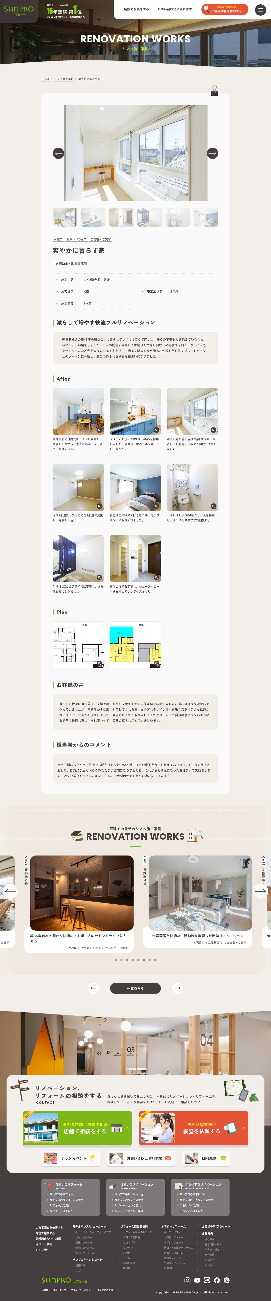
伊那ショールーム (84, 1247)
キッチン (128, 1247)
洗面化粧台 (129, 1263)
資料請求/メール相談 (49, 1239)
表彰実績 (209, 1254)
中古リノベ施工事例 (191, 1211)
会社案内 (209, 1239)
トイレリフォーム (173, 1242)
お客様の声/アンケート (216, 1226)
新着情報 (80, 1265)
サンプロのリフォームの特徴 (66, 1200)
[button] (58, 153)
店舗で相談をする (136, 9)
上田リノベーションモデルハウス (93, 1232)
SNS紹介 (210, 1260)
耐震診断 (169, 1268)
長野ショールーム (84, 1242)
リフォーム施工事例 (61, 1211)
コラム (208, 1265)
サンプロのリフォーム (63, 1194)
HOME (44, 1290)
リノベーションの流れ (128, 1205)
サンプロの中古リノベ (193, 1194)
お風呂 (126, 1253)
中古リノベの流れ (190, 1205)
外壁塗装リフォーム (174, 1263)
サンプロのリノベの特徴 (129, 1200)
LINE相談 (42, 1250)
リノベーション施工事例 (129, 1211)
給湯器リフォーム (173, 1253)
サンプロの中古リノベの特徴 (196, 1200)
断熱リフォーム (172, 1258)
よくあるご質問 (105, 1290)
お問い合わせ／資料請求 (175, 9)
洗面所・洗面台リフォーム (178, 1247)
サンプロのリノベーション (130, 1194)
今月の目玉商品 (131, 1237)
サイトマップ (59, 1290)
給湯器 (126, 1268)
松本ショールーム (84, 1237)
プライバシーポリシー (82, 1290)
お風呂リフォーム (173, 1237)
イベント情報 (44, 1244)
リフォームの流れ (60, 1205)
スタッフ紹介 (212, 1249)
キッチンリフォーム (174, 1232)
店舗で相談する (45, 1233)
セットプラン (130, 1242)
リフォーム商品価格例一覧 (137, 1232)
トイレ (126, 1258)
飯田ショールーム (84, 1253)
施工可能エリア (213, 1244)
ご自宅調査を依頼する (49, 1227)
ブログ (79, 1270)
